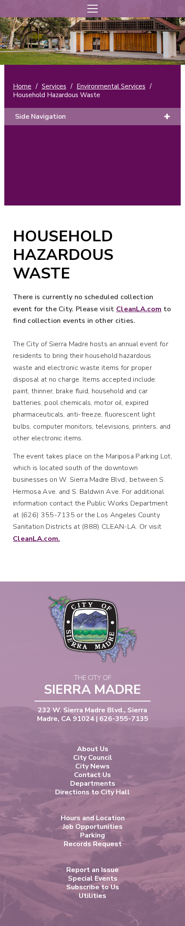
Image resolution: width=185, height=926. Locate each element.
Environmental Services (111, 86)
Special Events (92, 878)
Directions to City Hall (92, 792)
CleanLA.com (138, 309)
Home (22, 86)
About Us (92, 749)
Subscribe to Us (92, 887)
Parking (92, 835)
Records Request (93, 844)
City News (92, 766)
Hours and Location (93, 818)
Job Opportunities (93, 826)
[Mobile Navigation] (92, 8)
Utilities (92, 896)
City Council (92, 757)
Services (54, 86)
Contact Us (92, 775)
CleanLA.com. (36, 539)
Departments (92, 783)
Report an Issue (92, 870)
